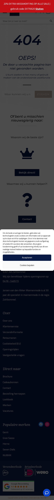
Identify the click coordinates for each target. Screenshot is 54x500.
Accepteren (27, 258)
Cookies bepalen (27, 265)
